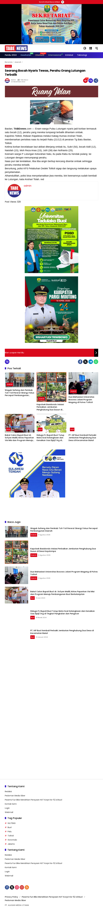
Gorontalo (12, 843)
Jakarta (11, 847)
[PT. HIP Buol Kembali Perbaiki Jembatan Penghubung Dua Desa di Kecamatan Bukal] (83, 423)
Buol (10, 830)
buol (8, 429)
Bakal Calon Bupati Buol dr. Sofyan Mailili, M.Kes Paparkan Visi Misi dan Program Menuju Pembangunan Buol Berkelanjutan (19, 438)
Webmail (9, 815)
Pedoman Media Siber (15, 799)
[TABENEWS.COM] (16, 48)
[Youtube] (22, 891)
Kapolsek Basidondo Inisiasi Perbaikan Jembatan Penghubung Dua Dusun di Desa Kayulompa (50, 407)
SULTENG (12, 826)
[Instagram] (17, 891)
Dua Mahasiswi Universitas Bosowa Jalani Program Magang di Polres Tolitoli (81, 400)
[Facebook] (80, 361)
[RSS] (27, 891)
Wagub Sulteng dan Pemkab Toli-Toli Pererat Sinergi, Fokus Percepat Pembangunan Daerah (19, 393)
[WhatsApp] (96, 361)
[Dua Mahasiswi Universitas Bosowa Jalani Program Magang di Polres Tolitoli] (83, 383)
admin (13, 80)
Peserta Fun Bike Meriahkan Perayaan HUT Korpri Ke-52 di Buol (33, 803)
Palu (10, 835)
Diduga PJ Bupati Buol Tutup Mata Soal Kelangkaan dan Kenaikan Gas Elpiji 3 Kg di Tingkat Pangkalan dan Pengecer (50, 438)
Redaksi (8, 794)
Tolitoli (11, 839)
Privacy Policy (11, 900)
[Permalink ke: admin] (8, 80)
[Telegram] (90, 361)
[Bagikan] (96, 80)
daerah (8, 66)
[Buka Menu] (90, 48)
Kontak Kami (10, 807)
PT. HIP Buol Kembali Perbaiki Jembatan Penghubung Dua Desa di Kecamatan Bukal (82, 438)
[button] (84, 48)
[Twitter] (85, 361)
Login (7, 811)
